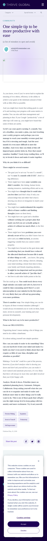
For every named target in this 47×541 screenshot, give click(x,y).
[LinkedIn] (38, 441)
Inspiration (23, 414)
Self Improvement (10, 425)
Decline (23, 530)
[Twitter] (32, 441)
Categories (8, 12)
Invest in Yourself (10, 419)
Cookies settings (23, 518)
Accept (23, 524)
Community (9, 21)
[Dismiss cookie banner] (38, 460)
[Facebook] (26, 441)
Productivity (23, 419)
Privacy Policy (13, 495)
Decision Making (10, 414)
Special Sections (28, 12)
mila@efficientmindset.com (20, 48)
